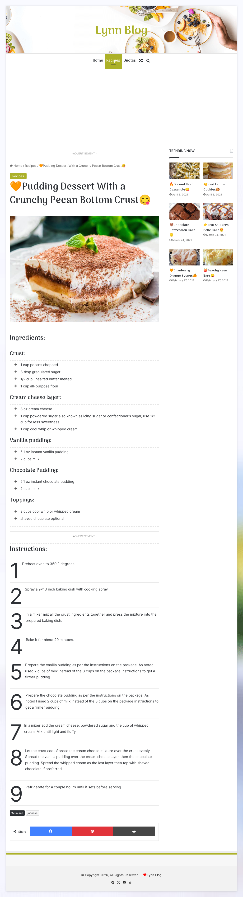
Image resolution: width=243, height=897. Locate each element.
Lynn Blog (154, 875)
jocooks (32, 813)
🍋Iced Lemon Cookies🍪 (214, 187)
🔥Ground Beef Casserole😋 (181, 187)
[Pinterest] (92, 831)
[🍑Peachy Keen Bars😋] (218, 257)
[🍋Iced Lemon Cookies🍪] (218, 171)
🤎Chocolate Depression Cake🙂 (182, 230)
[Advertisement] (121, 108)
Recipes (113, 61)
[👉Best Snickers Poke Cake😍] (218, 211)
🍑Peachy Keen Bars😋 (215, 273)
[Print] (134, 831)
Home (98, 61)
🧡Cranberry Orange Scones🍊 (183, 273)
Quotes (129, 61)
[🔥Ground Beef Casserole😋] (184, 171)
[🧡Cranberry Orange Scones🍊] (184, 257)
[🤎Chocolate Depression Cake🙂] (184, 211)
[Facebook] (51, 831)
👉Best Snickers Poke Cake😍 (216, 227)
